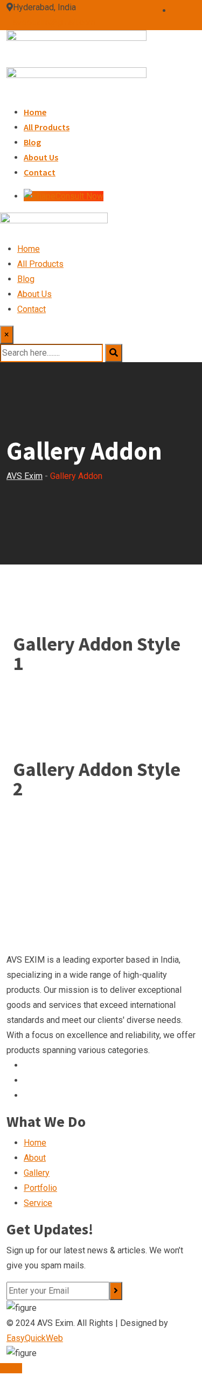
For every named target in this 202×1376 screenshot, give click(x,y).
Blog (32, 142)
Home (35, 112)
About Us (41, 157)
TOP (13, 1368)
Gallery (37, 1173)
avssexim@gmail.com (54, 22)
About (35, 1158)
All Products (46, 127)
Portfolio (40, 1188)
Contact (39, 172)
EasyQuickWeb (34, 1338)
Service (38, 1203)
